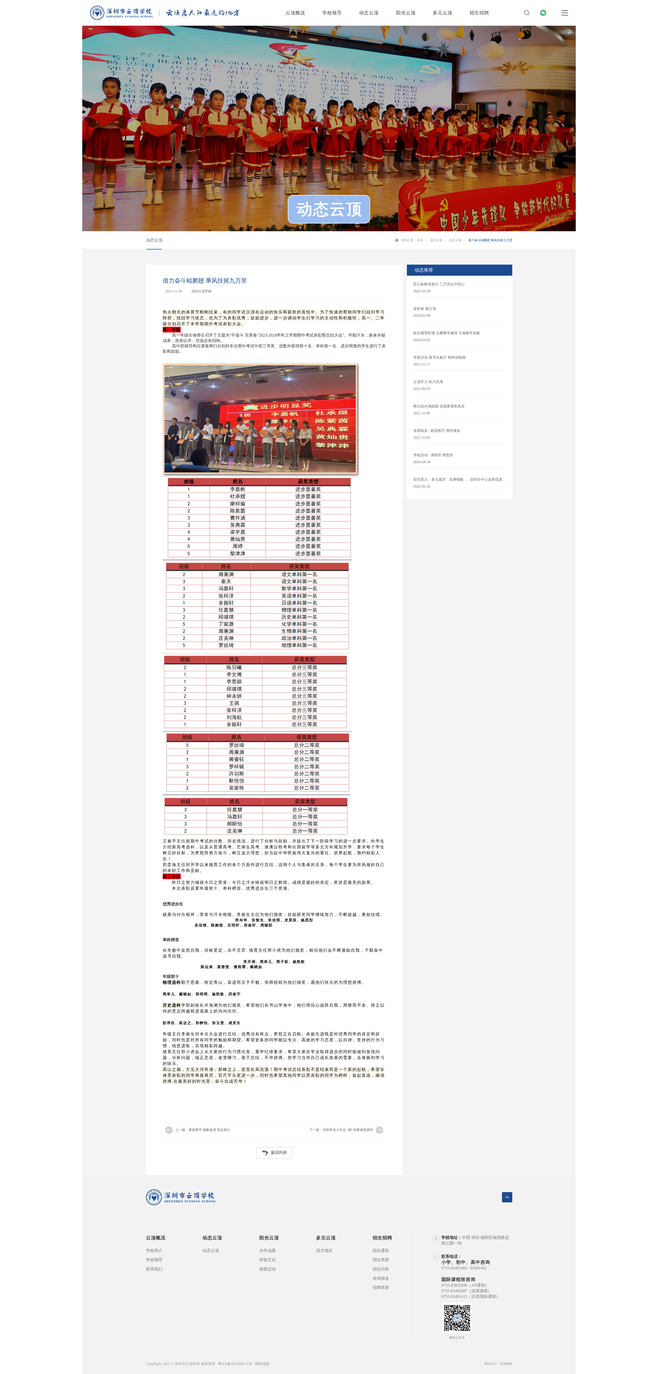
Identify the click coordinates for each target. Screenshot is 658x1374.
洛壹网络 (506, 1364)
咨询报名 (381, 1278)
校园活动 (267, 1269)
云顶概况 (295, 12)
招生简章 (381, 1260)
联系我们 (154, 1269)
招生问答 (381, 1269)
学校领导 (332, 12)
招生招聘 (479, 12)
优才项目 (324, 1250)
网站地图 (262, 1364)
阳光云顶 (406, 12)
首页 (420, 240)
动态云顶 (369, 12)
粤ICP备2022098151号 (235, 1364)
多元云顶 (442, 12)
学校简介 (154, 1250)
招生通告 (381, 1250)
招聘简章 (381, 1287)
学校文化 (267, 1260)
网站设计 (491, 1364)
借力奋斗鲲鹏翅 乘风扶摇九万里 (490, 240)
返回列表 (279, 1152)
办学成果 (267, 1250)
